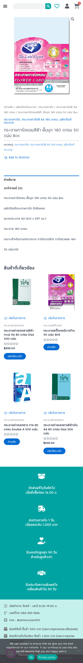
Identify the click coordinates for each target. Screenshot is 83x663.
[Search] (48, 6)
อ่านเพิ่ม (51, 347)
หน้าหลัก (8, 107)
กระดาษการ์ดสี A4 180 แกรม (40, 119)
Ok (31, 657)
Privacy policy (47, 657)
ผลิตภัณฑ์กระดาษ (26, 107)
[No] (78, 651)
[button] (5, 6)
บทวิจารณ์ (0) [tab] (13, 188)
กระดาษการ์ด (46, 107)
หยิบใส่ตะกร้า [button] (15, 356)
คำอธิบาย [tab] (10, 179)
